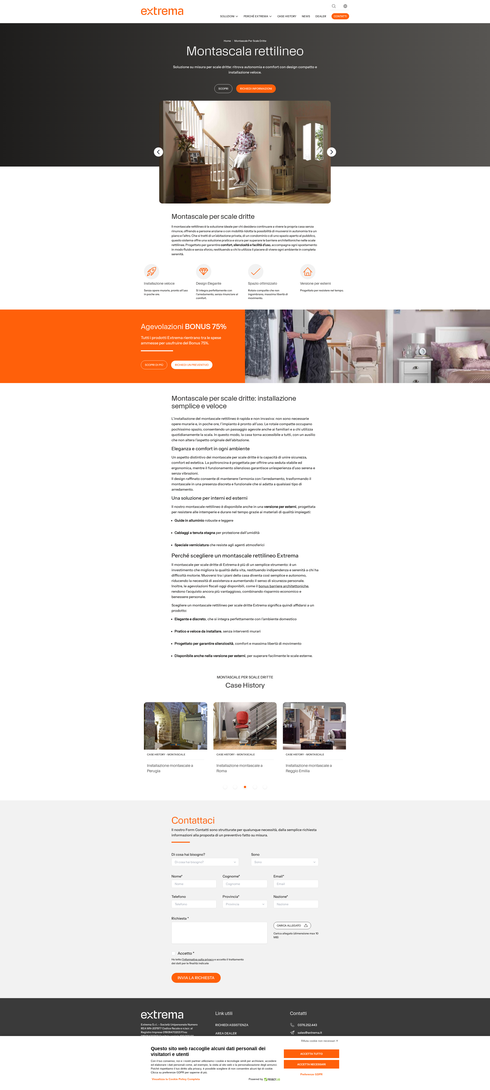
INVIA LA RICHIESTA (196, 978)
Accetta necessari (311, 1064)
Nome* (177, 876)
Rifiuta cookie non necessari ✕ (319, 1040)
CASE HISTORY (286, 16)
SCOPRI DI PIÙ (154, 365)
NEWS (306, 16)
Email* (279, 876)
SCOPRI (223, 88)
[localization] (345, 6)
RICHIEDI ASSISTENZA (231, 1025)
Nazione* (281, 897)
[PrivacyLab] (271, 1079)
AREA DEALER (226, 1033)
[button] (345, 6)
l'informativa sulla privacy (198, 959)
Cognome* (231, 876)
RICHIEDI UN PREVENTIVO (192, 365)
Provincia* (231, 897)
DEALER (320, 16)
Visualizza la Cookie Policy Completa (176, 1079)
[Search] (334, 6)
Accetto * (186, 953)
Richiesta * (180, 918)
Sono (255, 854)
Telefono (179, 897)
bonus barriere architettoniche (283, 586)
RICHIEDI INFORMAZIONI (256, 88)
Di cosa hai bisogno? (188, 854)
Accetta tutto (311, 1053)
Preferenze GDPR (311, 1074)
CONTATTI (340, 16)
